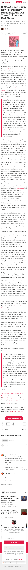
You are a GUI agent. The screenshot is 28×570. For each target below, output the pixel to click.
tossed (14, 165)
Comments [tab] (5, 440)
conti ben (7, 455)
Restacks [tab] (11, 440)
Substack (6, 566)
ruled (8, 69)
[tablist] (8, 440)
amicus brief (20, 188)
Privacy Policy (19, 554)
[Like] (2, 33)
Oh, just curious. (5, 516)
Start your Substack (10, 563)
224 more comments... (6, 484)
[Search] (25, 492)
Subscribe (19, 2)
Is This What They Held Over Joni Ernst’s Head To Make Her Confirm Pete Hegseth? (9, 512)
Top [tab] (3, 492)
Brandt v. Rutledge (7, 398)
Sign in (24, 2)
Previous (6, 429)
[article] (14, 501)
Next (23, 429)
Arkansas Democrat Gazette (15, 400)
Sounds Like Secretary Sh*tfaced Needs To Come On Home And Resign (10, 498)
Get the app (22, 563)
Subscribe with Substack (15, 548)
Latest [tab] (7, 492)
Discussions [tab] (13, 492)
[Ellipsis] (26, 454)
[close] (23, 520)
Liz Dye (6, 28)
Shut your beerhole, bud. (8, 502)
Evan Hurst (10, 504)
